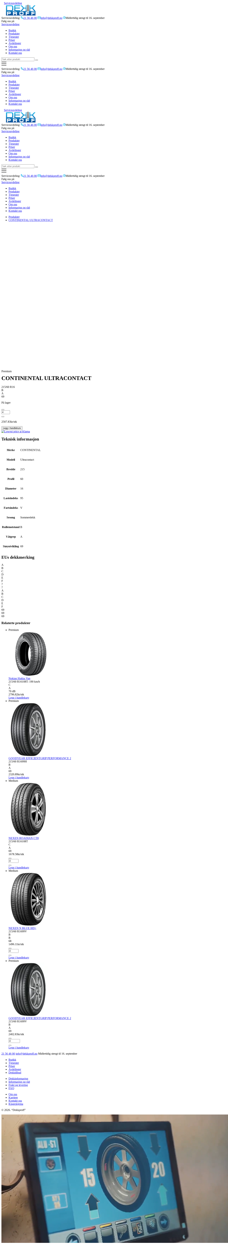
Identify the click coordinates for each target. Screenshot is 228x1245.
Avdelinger (15, 43)
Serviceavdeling (13, 3)
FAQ (11, 1088)
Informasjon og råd (19, 49)
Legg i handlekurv (12, 428)
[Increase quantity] (2, 416)
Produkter (14, 33)
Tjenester (14, 36)
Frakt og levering (18, 1085)
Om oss (13, 46)
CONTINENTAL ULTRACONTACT (31, 220)
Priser (12, 40)
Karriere (13, 1097)
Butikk (12, 30)
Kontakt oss (15, 52)
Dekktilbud (15, 1072)
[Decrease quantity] (2, 409)
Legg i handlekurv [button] (19, 867)
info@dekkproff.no (26, 1053)
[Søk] (36, 60)
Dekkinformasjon (18, 1078)
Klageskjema (16, 1103)
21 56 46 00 (8, 1053)
